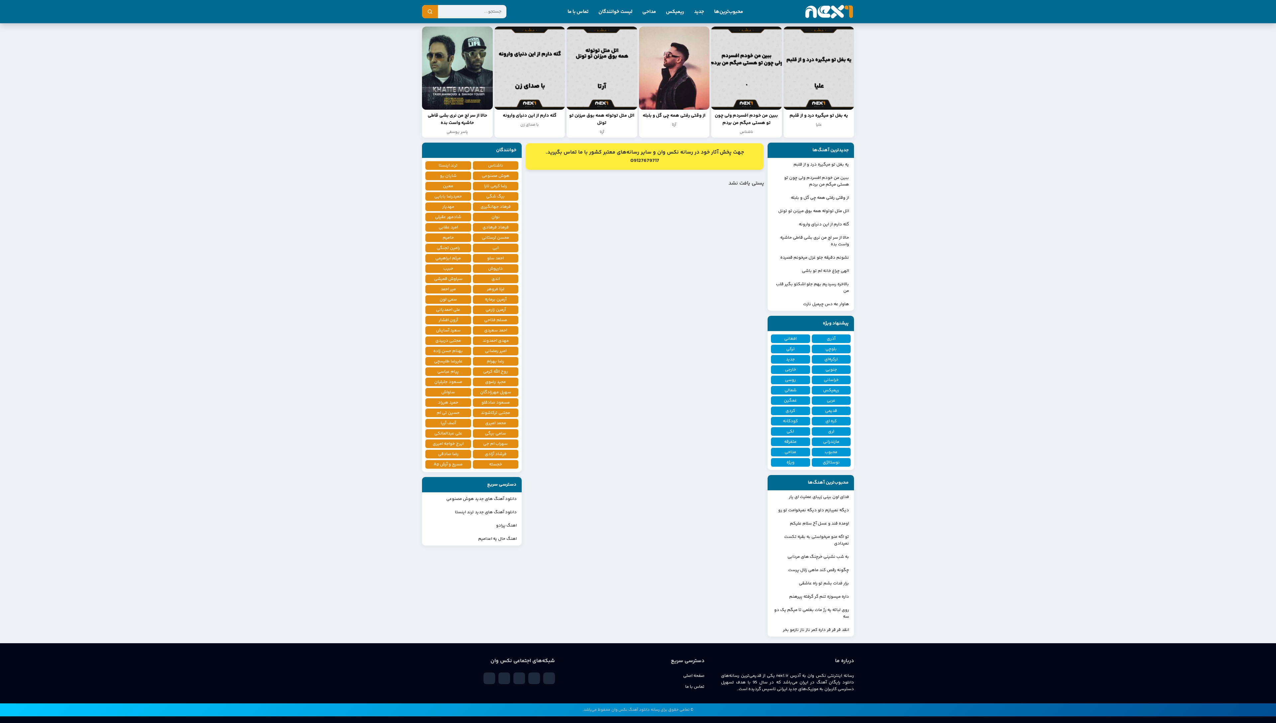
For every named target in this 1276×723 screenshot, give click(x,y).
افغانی (790, 338)
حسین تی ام (448, 413)
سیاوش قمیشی (448, 279)
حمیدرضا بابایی (448, 196)
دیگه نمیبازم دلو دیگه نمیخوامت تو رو (813, 510)
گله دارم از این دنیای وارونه (824, 224)
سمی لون (448, 299)
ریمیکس (675, 12)
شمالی (791, 390)
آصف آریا (448, 423)
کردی (790, 411)
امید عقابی (448, 227)
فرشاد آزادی (495, 454)
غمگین (790, 400)
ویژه (791, 462)
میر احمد (448, 289)
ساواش (448, 392)
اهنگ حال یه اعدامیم (497, 539)
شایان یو (448, 176)
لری (831, 431)
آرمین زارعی (495, 309)
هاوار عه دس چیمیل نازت (826, 304)
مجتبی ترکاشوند (495, 413)
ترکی (790, 349)
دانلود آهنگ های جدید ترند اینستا (486, 512)
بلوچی (831, 349)
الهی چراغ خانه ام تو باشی (825, 271)
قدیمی (831, 411)
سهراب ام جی (495, 443)
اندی (495, 279)
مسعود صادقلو (495, 402)
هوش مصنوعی (495, 176)
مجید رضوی (495, 382)
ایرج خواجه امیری (448, 443)
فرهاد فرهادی (495, 227)
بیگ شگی (495, 196)
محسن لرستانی (495, 237)
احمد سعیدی (495, 330)
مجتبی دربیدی (448, 340)
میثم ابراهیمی (448, 258)
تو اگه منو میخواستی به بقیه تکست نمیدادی (816, 540)
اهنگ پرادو (506, 525)
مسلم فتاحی (495, 320)
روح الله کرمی (495, 371)
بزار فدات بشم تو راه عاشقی (824, 583)
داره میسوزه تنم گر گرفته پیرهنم (819, 596)
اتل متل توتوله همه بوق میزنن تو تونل (813, 211)
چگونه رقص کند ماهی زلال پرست (818, 570)
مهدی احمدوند (495, 340)
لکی (790, 431)
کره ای (831, 421)
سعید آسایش (448, 330)
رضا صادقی (448, 454)
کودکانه (790, 421)
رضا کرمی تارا (495, 186)
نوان (495, 217)
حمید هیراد (448, 402)
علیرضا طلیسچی (448, 361)
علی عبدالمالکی (448, 433)
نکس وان (619, 710)
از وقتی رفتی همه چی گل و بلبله (820, 197)
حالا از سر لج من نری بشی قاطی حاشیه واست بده (814, 241)
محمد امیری (495, 423)
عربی (831, 400)
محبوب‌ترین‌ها (728, 12)
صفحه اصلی (693, 675)
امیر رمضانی (495, 351)
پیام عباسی (448, 371)
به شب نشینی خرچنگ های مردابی (818, 556)
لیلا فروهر (495, 289)
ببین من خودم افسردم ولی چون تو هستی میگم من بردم (816, 181)
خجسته (495, 464)
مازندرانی (831, 441)
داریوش (495, 268)
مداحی (649, 12)
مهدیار (448, 206)
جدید (699, 12)
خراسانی (831, 380)
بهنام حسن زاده (448, 351)
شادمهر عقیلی (448, 217)
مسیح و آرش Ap (448, 464)
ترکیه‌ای (831, 359)
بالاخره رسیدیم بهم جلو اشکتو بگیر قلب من (812, 287)
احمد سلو (495, 258)
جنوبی (831, 369)
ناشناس (495, 165)
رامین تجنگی (448, 248)
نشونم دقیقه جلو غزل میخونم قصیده (814, 257)
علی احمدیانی (448, 309)
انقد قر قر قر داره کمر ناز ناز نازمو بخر (816, 630)
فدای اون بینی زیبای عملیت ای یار (819, 497)
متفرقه (790, 441)
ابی (495, 248)
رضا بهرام (495, 361)
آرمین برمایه (495, 299)
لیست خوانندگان (615, 12)
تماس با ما (578, 12)
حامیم (448, 237)
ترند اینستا (448, 165)
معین (448, 186)
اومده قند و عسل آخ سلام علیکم (819, 523)
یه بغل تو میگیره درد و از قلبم (821, 164)
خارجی (790, 369)
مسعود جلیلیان (448, 382)
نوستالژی (831, 462)
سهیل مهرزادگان (495, 392)
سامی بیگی (495, 433)
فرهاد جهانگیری (495, 206)
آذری (831, 338)
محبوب (831, 452)
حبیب (448, 268)
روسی (790, 380)
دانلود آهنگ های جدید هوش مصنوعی (481, 499)
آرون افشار (448, 320)
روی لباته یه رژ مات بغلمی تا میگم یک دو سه (811, 613)
